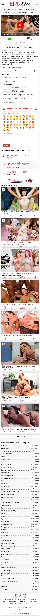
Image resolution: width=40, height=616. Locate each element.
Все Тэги (26, 599)
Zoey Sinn (6, 87)
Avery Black (16, 87)
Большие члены (9, 81)
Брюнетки (6, 91)
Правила (13, 603)
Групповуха (7, 77)
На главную (7, 599)
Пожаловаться (12, 601)
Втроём (21, 91)
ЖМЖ (14, 91)
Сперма (23, 99)
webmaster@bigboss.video (20, 610)
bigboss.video (24, 613)
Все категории (17, 599)
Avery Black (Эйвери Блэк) (24, 71)
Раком (15, 99)
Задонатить (26, 603)
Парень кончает (9, 102)
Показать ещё (20, 436)
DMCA (19, 603)
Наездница (7, 99)
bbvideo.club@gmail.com (22, 608)
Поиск (33, 599)
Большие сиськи (19, 77)
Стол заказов (31, 601)
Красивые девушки (10, 95)
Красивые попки (25, 95)
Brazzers (25, 87)
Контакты (21, 601)
